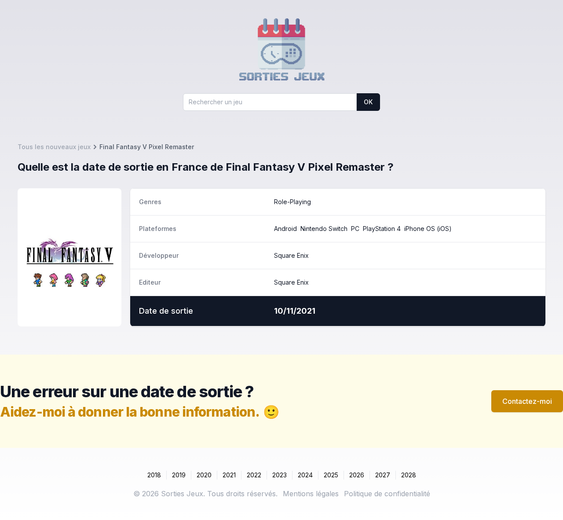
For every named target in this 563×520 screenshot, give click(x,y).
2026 (356, 475)
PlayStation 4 (382, 228)
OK (368, 102)
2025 (331, 475)
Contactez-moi (527, 401)
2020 (204, 475)
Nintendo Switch (323, 228)
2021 (229, 475)
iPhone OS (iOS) (428, 228)
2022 (254, 475)
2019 (179, 475)
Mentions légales (311, 493)
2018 (154, 475)
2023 (279, 475)
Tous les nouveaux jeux (54, 146)
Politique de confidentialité (387, 493)
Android (285, 228)
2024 (305, 475)
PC (355, 228)
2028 (408, 475)
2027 (382, 475)
